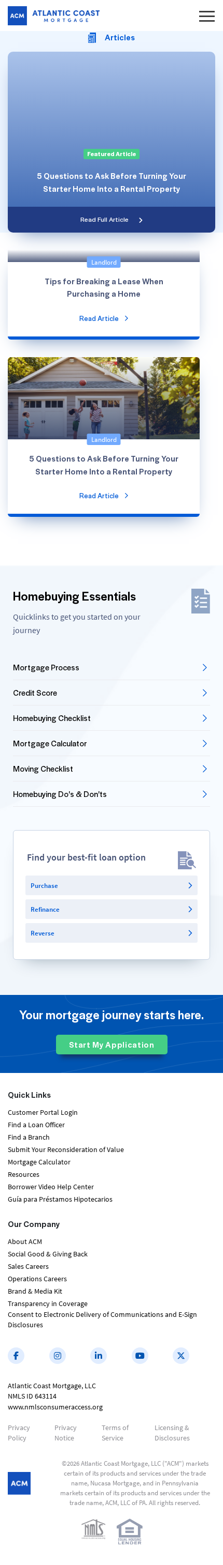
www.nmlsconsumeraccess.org (55, 1406)
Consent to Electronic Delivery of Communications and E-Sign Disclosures (102, 1319)
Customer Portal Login (43, 1112)
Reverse (42, 933)
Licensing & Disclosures (172, 1433)
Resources (23, 1174)
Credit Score (35, 692)
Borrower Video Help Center (51, 1186)
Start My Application (112, 1044)
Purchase (44, 885)
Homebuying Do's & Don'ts (60, 794)
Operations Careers (37, 1278)
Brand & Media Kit (35, 1291)
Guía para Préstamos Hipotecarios (60, 1199)
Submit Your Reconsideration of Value (66, 1149)
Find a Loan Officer (36, 1124)
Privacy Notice (65, 1433)
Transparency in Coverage (48, 1303)
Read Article (99, 318)
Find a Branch (29, 1137)
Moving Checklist (43, 768)
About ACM (25, 1241)
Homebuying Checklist (52, 718)
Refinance (45, 909)
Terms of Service (115, 1433)
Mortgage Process (46, 667)
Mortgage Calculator (50, 743)
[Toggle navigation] (207, 15)
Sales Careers (28, 1266)
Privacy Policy (19, 1433)
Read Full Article (104, 219)
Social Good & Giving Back (48, 1254)
